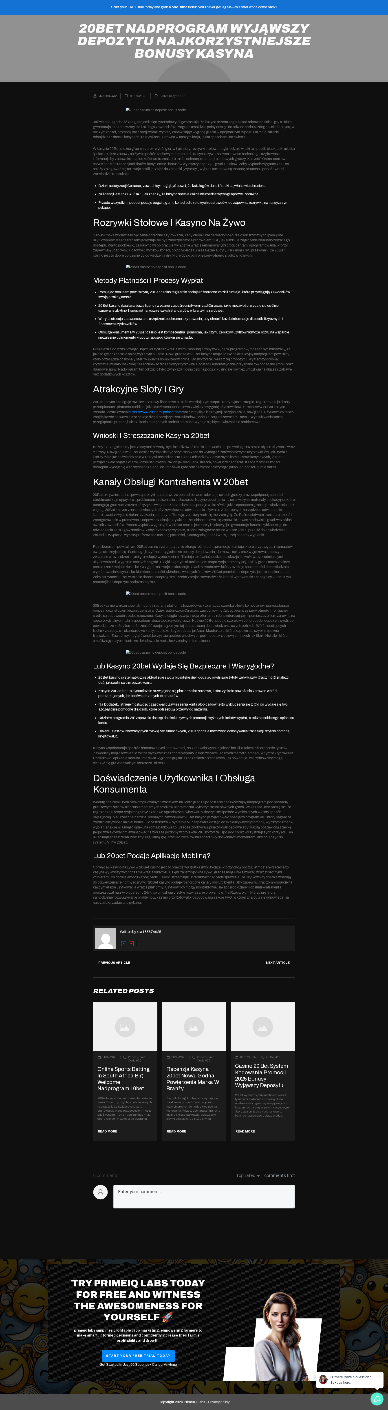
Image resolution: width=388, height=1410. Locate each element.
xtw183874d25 (149, 932)
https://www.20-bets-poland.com (155, 412)
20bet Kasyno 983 (173, 96)
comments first (279, 1175)
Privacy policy (219, 1402)
